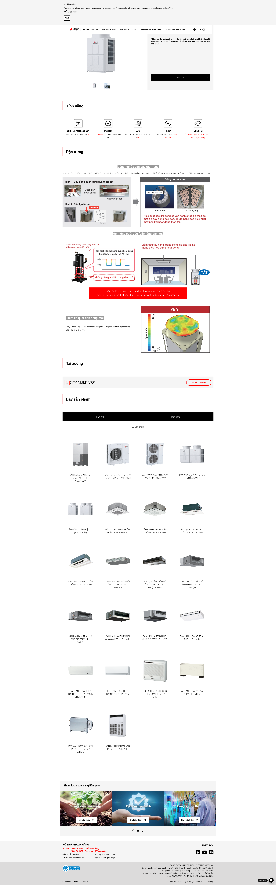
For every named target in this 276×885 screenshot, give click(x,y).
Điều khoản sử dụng (205, 881)
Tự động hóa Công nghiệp (175, 29)
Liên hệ (180, 77)
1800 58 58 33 (77, 848)
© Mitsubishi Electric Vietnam (75, 881)
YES (67, 18)
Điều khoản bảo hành (72, 854)
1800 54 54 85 (77, 851)
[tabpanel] (86, 808)
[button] (188, 29)
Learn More (72, 12)
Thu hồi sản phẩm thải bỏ (73, 858)
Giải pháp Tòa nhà (109, 29)
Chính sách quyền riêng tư (184, 881)
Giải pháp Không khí (128, 29)
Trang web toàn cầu (194, 29)
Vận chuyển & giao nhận (105, 858)
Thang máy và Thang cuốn (150, 29)
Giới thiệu (94, 29)
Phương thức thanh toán (105, 854)
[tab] (138, 831)
